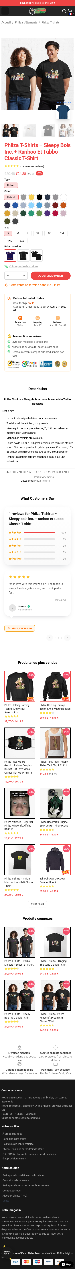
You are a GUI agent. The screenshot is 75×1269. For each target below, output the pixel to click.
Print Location (12, 246)
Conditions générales (14, 1138)
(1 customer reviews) (32, 166)
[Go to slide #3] (48, 130)
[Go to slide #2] (29, 130)
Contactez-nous (12, 1190)
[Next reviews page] (67, 637)
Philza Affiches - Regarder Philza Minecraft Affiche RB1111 (18, 826)
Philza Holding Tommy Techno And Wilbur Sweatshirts (16, 709)
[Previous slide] (7, 74)
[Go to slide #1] (10, 130)
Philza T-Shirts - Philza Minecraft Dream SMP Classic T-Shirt (52, 1018)
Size (6, 227)
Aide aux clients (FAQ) (15, 1195)
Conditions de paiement (16, 1180)
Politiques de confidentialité (18, 1144)
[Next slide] (68, 74)
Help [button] (68, 1264)
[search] (64, 11)
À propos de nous (12, 1133)
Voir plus (37, 904)
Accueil (6, 22)
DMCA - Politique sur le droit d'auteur (23, 1149)
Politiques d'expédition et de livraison (23, 1175)
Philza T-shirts (51, 22)
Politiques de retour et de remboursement (26, 1185)
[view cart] (70, 11)
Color (7, 191)
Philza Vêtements (26, 22)
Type (7, 179)
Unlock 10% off (7, 1253)
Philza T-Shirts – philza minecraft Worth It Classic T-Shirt (18, 882)
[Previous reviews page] (49, 637)
